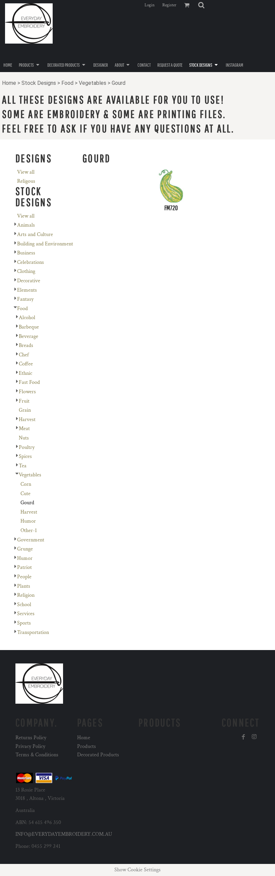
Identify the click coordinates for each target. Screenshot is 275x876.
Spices (25, 456)
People (24, 576)
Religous (26, 181)
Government (30, 539)
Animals (26, 225)
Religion (26, 595)
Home (9, 83)
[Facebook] (243, 737)
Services (26, 613)
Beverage (28, 336)
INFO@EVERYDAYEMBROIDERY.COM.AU (63, 834)
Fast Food (29, 382)
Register (169, 5)
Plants (23, 586)
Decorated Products (98, 754)
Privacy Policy (30, 746)
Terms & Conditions (36, 754)
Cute (25, 493)
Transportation (33, 632)
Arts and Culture (35, 234)
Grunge (25, 548)
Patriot (24, 567)
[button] (201, 5)
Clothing (26, 271)
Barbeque (29, 327)
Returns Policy (30, 737)
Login (150, 5)
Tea (22, 465)
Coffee (26, 363)
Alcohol (27, 317)
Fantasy (25, 299)
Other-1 (28, 530)
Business (26, 252)
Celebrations (30, 262)
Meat (24, 428)
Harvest (27, 419)
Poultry (27, 447)
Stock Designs (38, 83)
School (24, 604)
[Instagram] (254, 737)
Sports (24, 623)
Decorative (28, 280)
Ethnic (25, 373)
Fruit (24, 401)
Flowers (27, 391)
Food (67, 83)
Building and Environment (45, 243)
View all (26, 172)
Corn (25, 484)
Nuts (24, 438)
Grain (25, 410)
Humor (28, 521)
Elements (27, 290)
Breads (26, 345)
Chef (24, 354)
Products (86, 746)
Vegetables (92, 83)
